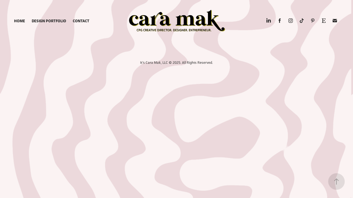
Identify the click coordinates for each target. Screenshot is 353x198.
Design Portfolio (49, 20)
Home (19, 20)
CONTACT (81, 20)
